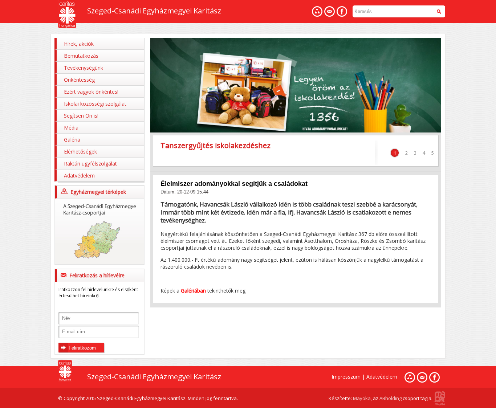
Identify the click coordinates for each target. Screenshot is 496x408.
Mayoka (362, 398)
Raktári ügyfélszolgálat (90, 163)
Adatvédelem (79, 175)
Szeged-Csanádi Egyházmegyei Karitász (154, 11)
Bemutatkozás (81, 55)
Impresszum (346, 376)
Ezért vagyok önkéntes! (91, 91)
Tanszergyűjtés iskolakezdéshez (215, 145)
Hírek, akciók (79, 43)
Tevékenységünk (83, 67)
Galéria (72, 139)
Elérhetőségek (80, 151)
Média (71, 127)
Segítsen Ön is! (81, 115)
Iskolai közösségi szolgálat (95, 103)
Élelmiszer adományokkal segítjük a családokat (234, 183)
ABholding (390, 398)
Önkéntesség (79, 79)
